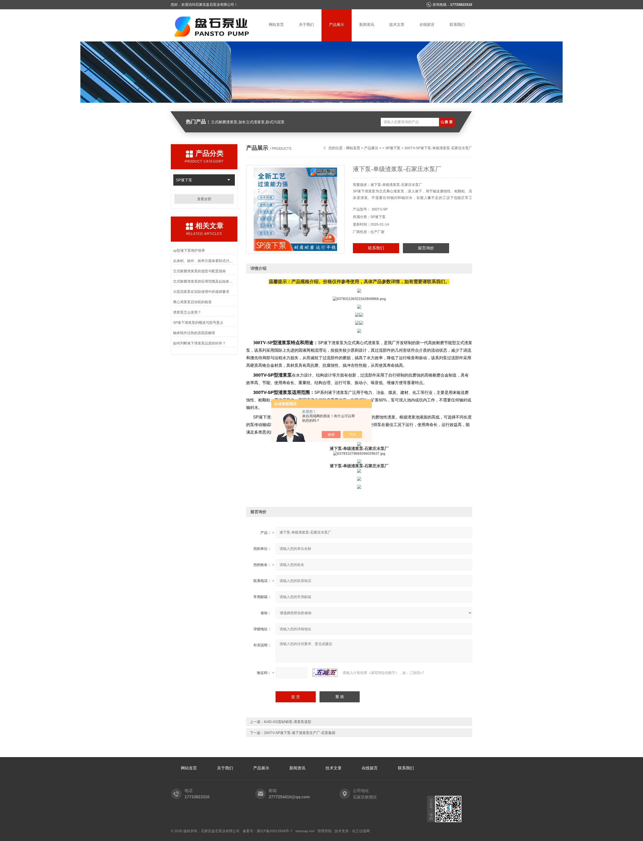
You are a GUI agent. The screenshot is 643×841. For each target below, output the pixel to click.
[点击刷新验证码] (325, 672)
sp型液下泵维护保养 (189, 250)
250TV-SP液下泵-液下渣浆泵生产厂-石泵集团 (299, 733)
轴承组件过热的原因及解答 (194, 333)
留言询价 (426, 248)
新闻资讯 (366, 24)
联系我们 (457, 24)
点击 (229, 180)
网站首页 (276, 24)
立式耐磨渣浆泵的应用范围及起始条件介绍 (204, 281)
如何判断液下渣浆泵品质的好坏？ (199, 343)
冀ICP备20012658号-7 (274, 831)
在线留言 (427, 24)
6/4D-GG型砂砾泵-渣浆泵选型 (287, 722)
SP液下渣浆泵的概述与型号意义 (198, 323)
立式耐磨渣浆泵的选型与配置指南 (199, 271)
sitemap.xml (304, 831)
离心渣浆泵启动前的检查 (192, 302)
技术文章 (396, 24)
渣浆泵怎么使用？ (187, 312)
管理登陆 (324, 831)
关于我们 (306, 24)
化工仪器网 (361, 831)
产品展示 (336, 24)
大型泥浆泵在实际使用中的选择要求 (201, 292)
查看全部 (204, 199)
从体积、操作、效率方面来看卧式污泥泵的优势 (204, 261)
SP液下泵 (184, 180)
